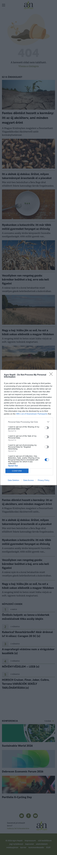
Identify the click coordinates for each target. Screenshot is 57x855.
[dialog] (28, 427)
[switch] (47, 427)
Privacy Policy (43, 480)
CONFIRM (17, 471)
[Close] (51, 374)
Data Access (28, 480)
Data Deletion (13, 480)
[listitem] (28, 421)
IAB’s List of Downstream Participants (31, 414)
